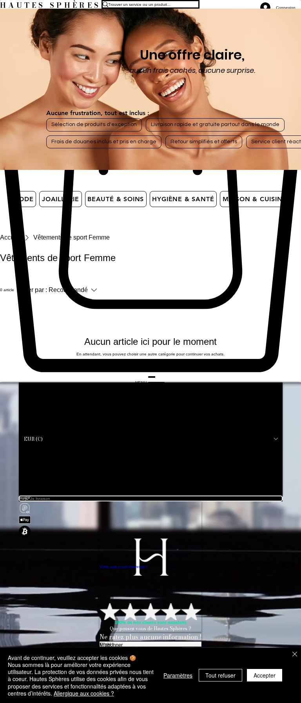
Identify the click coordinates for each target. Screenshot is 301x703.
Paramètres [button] (177, 675)
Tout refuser (220, 675)
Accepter (265, 675)
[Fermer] (294, 654)
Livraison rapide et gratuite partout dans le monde (215, 124)
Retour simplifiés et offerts (203, 141)
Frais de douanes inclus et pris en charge (103, 141)
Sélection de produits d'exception (94, 124)
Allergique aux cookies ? (84, 693)
